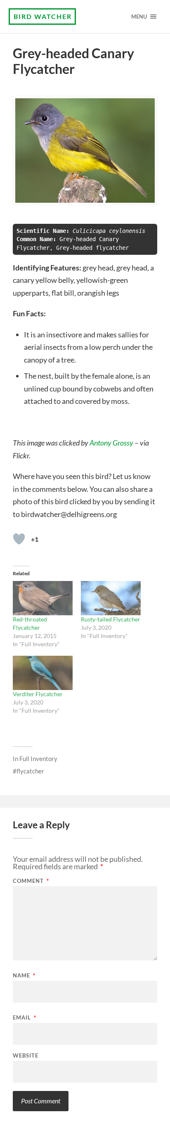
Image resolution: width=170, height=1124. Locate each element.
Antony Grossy (111, 442)
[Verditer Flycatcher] (43, 673)
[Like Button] (19, 539)
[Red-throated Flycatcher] (43, 598)
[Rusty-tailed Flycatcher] (111, 598)
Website (25, 1055)
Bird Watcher (43, 16)
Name (24, 975)
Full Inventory (38, 758)
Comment (31, 881)
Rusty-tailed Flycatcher (110, 619)
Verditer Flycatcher (38, 693)
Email (24, 1017)
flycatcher (30, 771)
